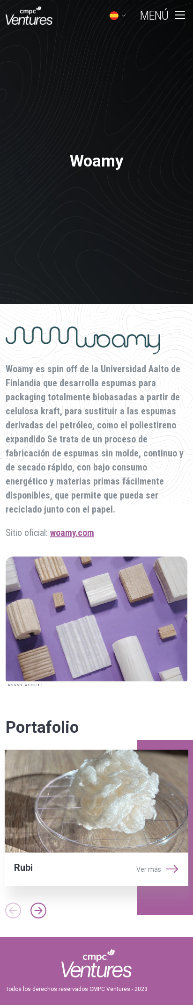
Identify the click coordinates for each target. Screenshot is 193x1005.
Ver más (148, 869)
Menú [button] (154, 15)
